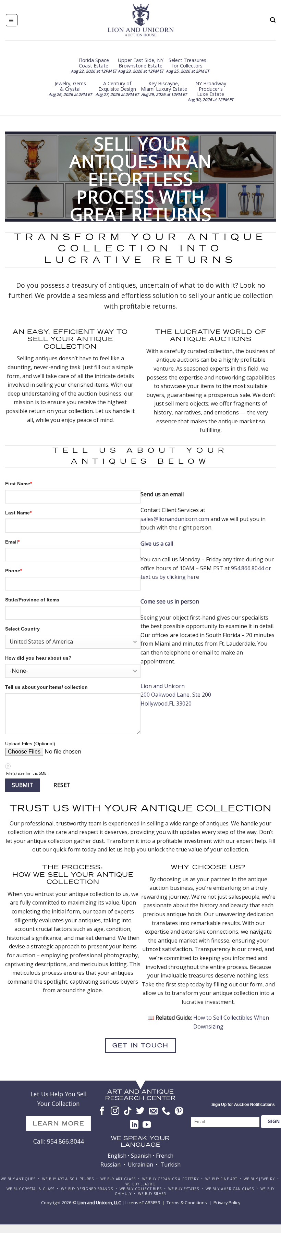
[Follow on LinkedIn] (134, 1125)
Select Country (22, 629)
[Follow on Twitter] (140, 1111)
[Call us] (166, 1111)
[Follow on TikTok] (127, 1111)
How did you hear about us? (38, 658)
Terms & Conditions (187, 1202)
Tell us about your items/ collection (46, 687)
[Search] (273, 20)
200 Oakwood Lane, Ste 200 (175, 694)
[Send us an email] (153, 1111)
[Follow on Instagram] (115, 1111)
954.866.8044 (247, 568)
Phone (13, 570)
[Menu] (11, 20)
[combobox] (72, 642)
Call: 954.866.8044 (58, 1141)
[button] (22, 785)
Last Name (18, 512)
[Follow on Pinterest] (179, 1111)
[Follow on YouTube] (147, 1125)
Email (12, 542)
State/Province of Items (32, 599)
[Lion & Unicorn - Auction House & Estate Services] (141, 20)
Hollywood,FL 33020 (166, 703)
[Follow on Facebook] (102, 1111)
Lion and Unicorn (162, 686)
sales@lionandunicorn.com (174, 519)
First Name (18, 483)
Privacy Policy (226, 1202)
